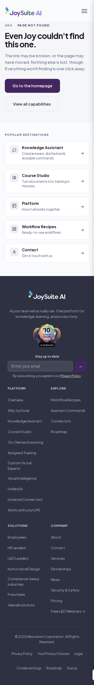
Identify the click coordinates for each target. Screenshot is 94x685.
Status (72, 668)
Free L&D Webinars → (68, 611)
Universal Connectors (25, 499)
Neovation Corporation (45, 637)
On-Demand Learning (25, 442)
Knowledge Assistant (25, 421)
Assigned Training (22, 453)
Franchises (16, 594)
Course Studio (19, 431)
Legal (78, 654)
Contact (58, 548)
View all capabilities (32, 104)
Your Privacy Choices (53, 654)
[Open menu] (84, 11)
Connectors (61, 421)
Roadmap (59, 431)
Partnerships (61, 569)
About (56, 537)
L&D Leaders (18, 558)
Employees (17, 537)
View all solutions (21, 605)
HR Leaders (17, 548)
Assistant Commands (68, 410)
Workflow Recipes (66, 400)
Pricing (56, 600)
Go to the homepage (32, 85)
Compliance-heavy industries (23, 581)
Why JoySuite (18, 410)
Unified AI (15, 489)
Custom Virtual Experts (20, 466)
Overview (15, 400)
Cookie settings (29, 668)
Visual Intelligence (22, 478)
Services (58, 558)
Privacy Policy (70, 376)
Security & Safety (65, 590)
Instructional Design (24, 569)
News (55, 579)
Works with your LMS (24, 510)
